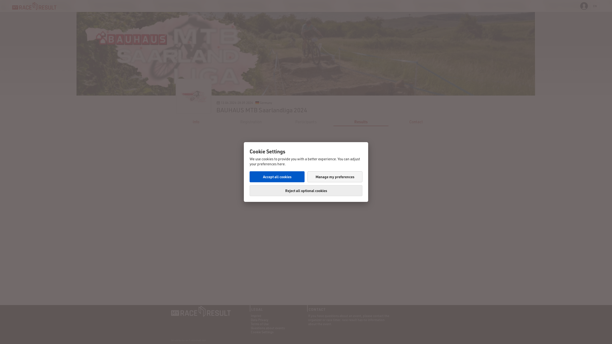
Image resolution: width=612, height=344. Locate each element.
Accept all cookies (277, 176)
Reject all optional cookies (306, 190)
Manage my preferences (335, 176)
